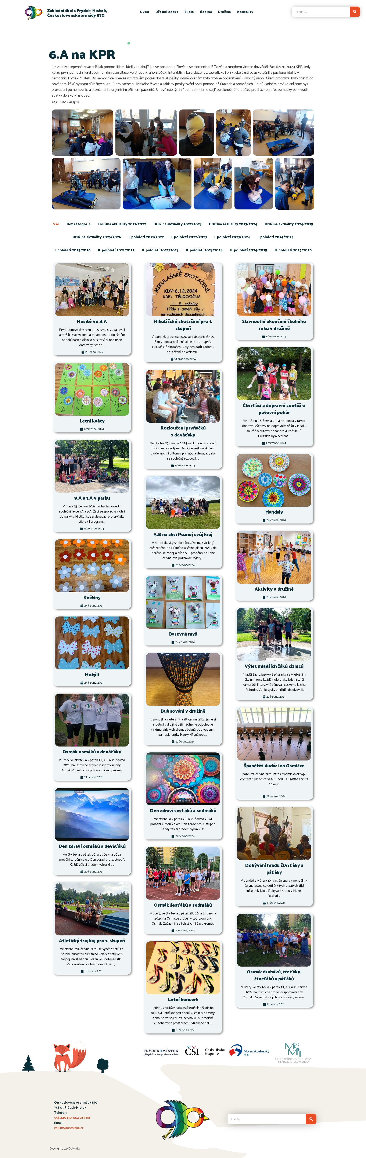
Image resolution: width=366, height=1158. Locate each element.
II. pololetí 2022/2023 (160, 250)
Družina (224, 12)
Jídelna (206, 12)
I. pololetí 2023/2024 (232, 237)
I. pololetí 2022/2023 (189, 237)
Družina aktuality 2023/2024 (233, 224)
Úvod (144, 12)
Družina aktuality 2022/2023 (177, 224)
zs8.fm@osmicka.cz (68, 1128)
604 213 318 (81, 1118)
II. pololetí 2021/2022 (116, 250)
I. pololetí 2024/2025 (275, 237)
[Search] (355, 12)
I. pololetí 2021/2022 (146, 237)
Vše (56, 224)
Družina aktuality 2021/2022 (122, 224)
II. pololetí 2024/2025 (248, 250)
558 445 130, (63, 1118)
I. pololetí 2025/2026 (72, 250)
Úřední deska (166, 12)
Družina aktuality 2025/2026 (97, 237)
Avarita (75, 1148)
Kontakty (245, 12)
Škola (189, 12)
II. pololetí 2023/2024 (204, 250)
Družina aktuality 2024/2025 (289, 224)
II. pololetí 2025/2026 (293, 250)
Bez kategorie (79, 224)
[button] (82, 132)
